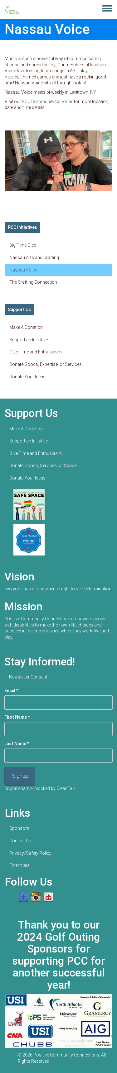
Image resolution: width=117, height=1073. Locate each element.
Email (11, 690)
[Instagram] (36, 897)
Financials (19, 865)
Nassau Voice (23, 269)
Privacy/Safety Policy (30, 853)
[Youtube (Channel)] (48, 897)
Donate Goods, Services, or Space (42, 465)
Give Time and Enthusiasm (35, 351)
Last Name (16, 743)
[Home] (12, 9)
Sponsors (19, 828)
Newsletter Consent (28, 676)
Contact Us (20, 840)
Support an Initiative (28, 339)
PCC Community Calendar (47, 101)
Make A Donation (26, 327)
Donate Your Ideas (27, 376)
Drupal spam (18, 788)
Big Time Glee (22, 245)
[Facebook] (23, 897)
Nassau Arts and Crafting (34, 257)
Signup (20, 776)
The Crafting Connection (33, 282)
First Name (17, 717)
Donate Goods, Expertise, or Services (45, 364)
